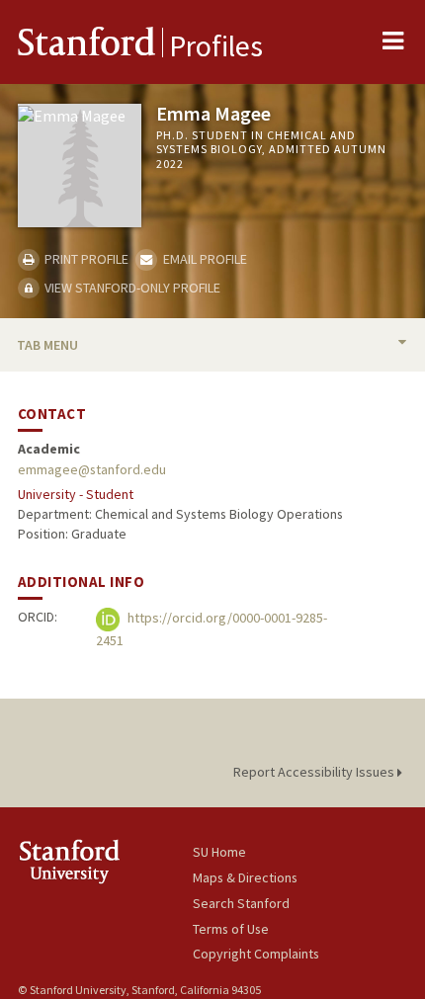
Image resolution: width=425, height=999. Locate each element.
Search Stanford (241, 903)
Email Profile (203, 259)
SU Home (219, 852)
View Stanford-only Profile (131, 287)
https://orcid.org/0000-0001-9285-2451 (211, 629)
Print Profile (85, 259)
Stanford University (105, 861)
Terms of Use (231, 929)
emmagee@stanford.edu (92, 469)
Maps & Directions (245, 877)
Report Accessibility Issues (315, 772)
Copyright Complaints (256, 953)
